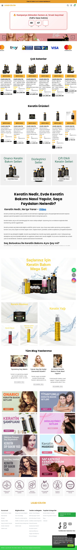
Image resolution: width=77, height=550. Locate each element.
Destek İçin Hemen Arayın (65, 514)
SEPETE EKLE (6, 76)
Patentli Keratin (33, 523)
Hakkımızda (4, 528)
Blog (44, 518)
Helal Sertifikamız (33, 531)
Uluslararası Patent (34, 526)
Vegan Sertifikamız (34, 533)
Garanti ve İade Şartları (21, 518)
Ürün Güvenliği (19, 515)
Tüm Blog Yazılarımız (38, 351)
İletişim (3, 518)
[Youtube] (70, 524)
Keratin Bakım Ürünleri (49, 513)
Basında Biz (4, 515)
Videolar (45, 521)
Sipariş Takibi (4, 521)
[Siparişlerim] (71, 5)
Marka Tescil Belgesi (34, 513)
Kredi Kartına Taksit (6, 513)
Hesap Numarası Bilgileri (21, 513)
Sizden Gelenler (5, 526)
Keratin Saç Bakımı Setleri (49, 515)
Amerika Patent (33, 528)
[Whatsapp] (65, 527)
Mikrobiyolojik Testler (34, 515)
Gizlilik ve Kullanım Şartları (21, 521)
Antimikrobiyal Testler (34, 518)
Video (42, 209)
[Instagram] (65, 524)
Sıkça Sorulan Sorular (6, 523)
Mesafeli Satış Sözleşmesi (21, 523)
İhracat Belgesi (33, 536)
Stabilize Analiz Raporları (35, 521)
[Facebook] (60, 524)
